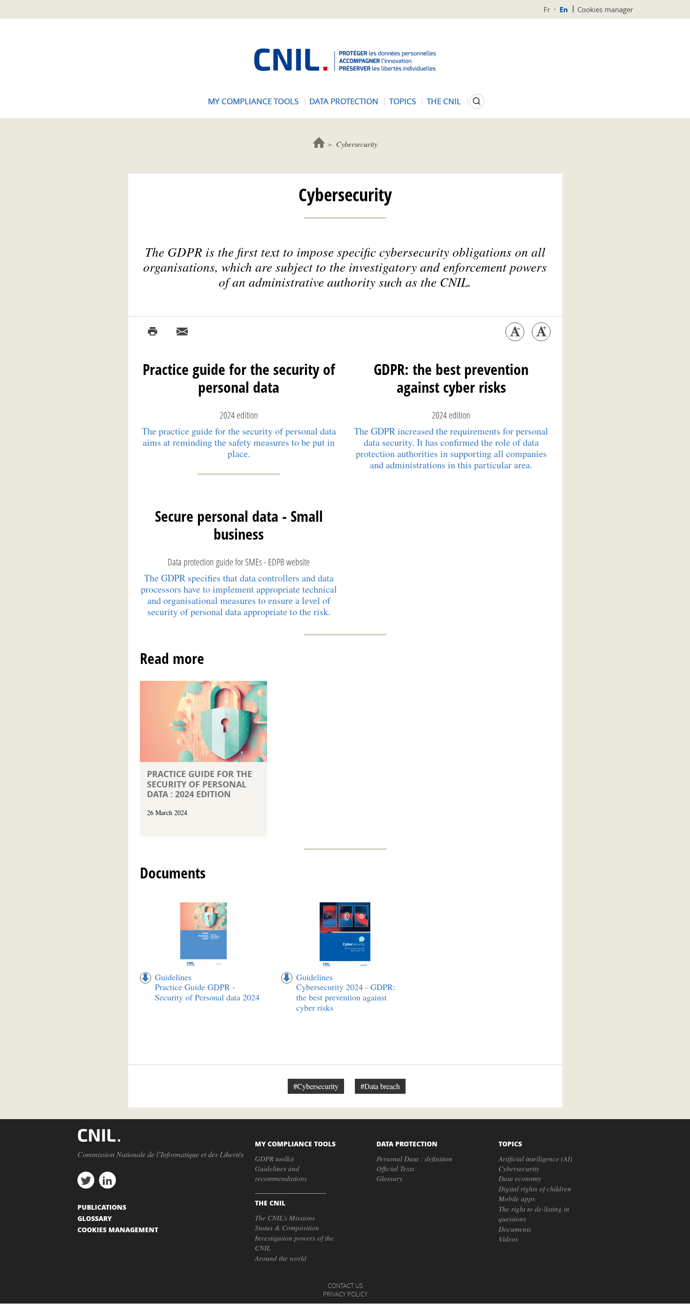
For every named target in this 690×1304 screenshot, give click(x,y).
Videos (508, 1238)
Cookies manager (605, 9)
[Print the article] (152, 331)
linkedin (107, 1180)
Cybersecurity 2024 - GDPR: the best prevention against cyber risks (345, 997)
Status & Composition (287, 1227)
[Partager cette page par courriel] (182, 331)
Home (319, 142)
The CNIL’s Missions (285, 1217)
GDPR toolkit (274, 1158)
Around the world (281, 1258)
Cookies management (117, 1229)
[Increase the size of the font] (541, 331)
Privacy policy (345, 1294)
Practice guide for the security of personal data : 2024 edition (199, 784)
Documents (514, 1229)
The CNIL (444, 101)
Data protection (343, 101)
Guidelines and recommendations (281, 1173)
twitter (85, 1180)
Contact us (345, 1285)
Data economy (519, 1178)
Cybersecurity (518, 1168)
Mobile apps (516, 1198)
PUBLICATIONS (101, 1207)
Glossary (389, 1178)
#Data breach (380, 1086)
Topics (402, 101)
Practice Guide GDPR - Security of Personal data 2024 (207, 992)
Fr (547, 9)
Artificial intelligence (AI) (535, 1158)
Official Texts (395, 1168)
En (564, 10)
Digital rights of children (534, 1188)
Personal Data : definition (414, 1158)
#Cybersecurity (315, 1086)
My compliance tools (253, 101)
